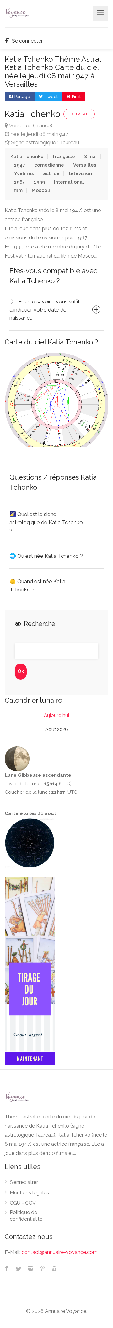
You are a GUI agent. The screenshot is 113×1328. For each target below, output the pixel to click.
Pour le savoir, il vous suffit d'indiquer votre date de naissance (44, 309)
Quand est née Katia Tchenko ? (37, 585)
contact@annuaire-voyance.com (60, 1252)
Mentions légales (29, 1193)
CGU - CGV (23, 1203)
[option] (56, 400)
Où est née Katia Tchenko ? (46, 556)
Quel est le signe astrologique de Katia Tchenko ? (46, 522)
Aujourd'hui (56, 715)
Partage (21, 96)
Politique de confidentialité (26, 1215)
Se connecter (27, 41)
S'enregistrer (24, 1182)
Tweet (51, 96)
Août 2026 (56, 729)
